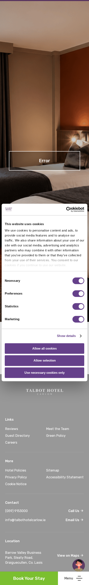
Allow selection (45, 360)
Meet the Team (57, 429)
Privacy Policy (16, 477)
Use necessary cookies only (44, 372)
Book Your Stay (29, 578)
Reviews (11, 429)
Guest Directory (17, 436)
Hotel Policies (15, 470)
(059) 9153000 (32, 511)
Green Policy (56, 436)
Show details (66, 336)
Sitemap (52, 470)
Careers (11, 442)
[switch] (78, 293)
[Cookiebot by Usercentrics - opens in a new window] (66, 209)
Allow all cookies (44, 348)
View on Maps (68, 556)
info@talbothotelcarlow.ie (32, 520)
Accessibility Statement (65, 477)
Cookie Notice (15, 484)
